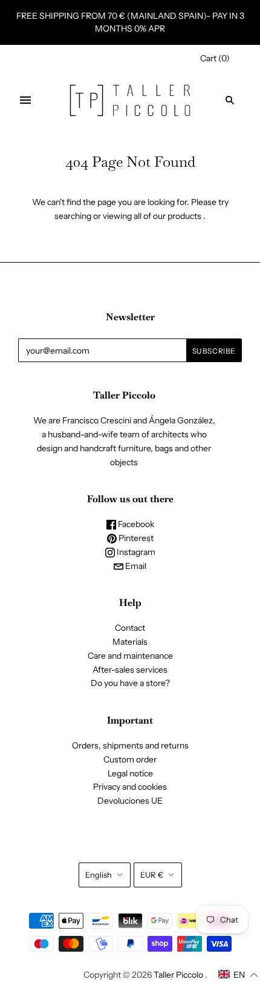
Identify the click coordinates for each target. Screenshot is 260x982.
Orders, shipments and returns (130, 745)
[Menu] (25, 100)
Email (134, 565)
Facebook (135, 524)
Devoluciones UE (130, 800)
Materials (130, 641)
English (98, 874)
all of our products (167, 215)
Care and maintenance (130, 655)
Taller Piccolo (178, 974)
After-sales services (130, 669)
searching (72, 215)
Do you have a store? (130, 683)
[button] (238, 974)
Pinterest (135, 538)
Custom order (130, 759)
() (215, 58)
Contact (130, 627)
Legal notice (130, 773)
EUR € (151, 874)
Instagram (135, 551)
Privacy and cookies (130, 786)
